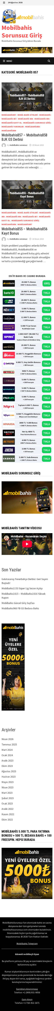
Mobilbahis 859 (41, 119)
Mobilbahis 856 (13, 216)
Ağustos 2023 (9, 771)
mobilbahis (45, 115)
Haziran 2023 (9, 776)
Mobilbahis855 (9, 212)
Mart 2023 (7, 792)
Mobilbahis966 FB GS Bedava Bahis (20, 608)
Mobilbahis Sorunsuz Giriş (22, 31)
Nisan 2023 (7, 787)
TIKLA (46, 292)
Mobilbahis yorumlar (13, 126)
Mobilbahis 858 (25, 119)
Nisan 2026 (7, 739)
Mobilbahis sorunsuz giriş (37, 122)
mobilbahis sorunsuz (18, 145)
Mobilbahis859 (9, 130)
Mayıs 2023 (8, 782)
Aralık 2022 (7, 809)
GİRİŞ (47, 283)
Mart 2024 (7, 749)
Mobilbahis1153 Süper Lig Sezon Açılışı (22, 588)
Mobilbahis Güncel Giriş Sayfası (18, 603)
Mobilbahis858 (32, 126)
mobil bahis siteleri (28, 115)
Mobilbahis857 (9, 115)
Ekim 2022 (7, 819)
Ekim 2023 (7, 766)
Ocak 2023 (7, 803)
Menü (9, 60)
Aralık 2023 (7, 760)
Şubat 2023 (8, 798)
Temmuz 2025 (9, 744)
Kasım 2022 (8, 814)
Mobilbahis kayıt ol (12, 122)
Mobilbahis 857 (9, 119)
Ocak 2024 (7, 755)
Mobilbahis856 (9, 224)
